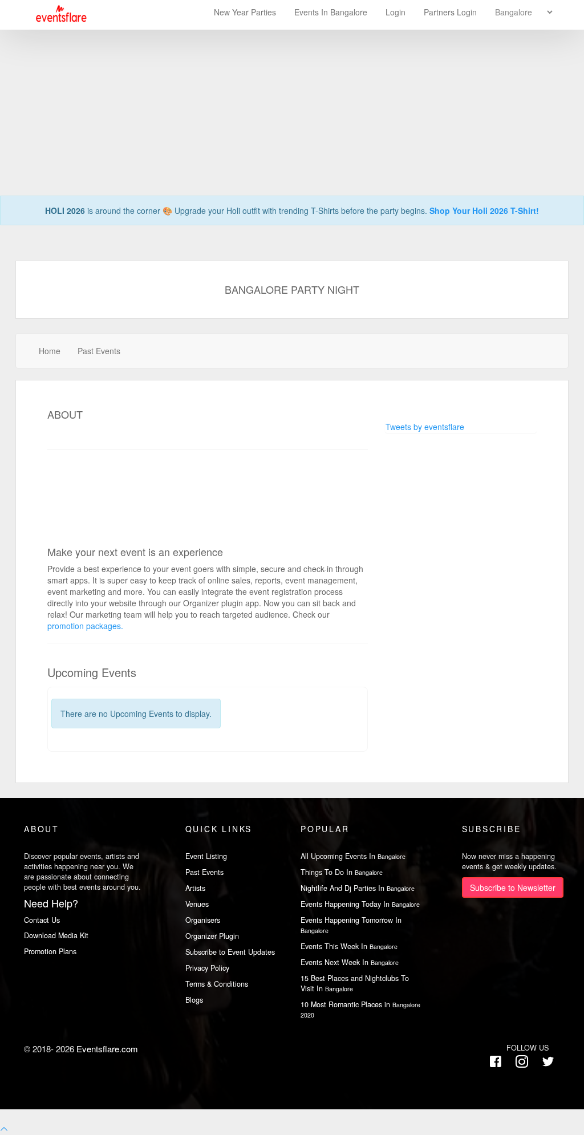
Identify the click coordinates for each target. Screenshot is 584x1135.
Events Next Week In (350, 962)
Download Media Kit (56, 935)
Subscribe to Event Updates (230, 952)
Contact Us (42, 920)
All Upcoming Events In (353, 856)
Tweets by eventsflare (425, 426)
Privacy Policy (207, 968)
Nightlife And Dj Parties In (358, 888)
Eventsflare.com (107, 1049)
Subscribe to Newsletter (512, 887)
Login (395, 12)
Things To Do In (342, 872)
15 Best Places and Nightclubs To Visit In (355, 983)
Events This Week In (349, 946)
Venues (197, 904)
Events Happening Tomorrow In (351, 925)
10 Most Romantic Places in (360, 1009)
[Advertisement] (292, 80)
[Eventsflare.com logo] (56, 14)
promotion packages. (85, 625)
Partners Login (450, 12)
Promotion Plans (50, 951)
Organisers (202, 920)
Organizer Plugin (212, 936)
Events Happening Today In (360, 904)
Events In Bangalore (332, 12)
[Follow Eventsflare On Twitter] (548, 1061)
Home (49, 350)
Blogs (194, 1000)
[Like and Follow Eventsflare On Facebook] (496, 1061)
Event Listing (206, 856)
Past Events (99, 350)
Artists (195, 888)
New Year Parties (245, 12)
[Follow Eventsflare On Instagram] (522, 1061)
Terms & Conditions (216, 984)
